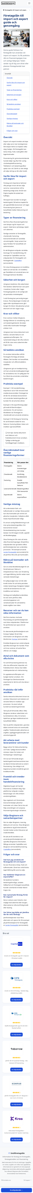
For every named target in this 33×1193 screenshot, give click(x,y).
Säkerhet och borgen (14, 95)
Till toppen (26, 1180)
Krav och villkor (12, 99)
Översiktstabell (12, 114)
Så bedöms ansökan (14, 104)
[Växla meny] (29, 3)
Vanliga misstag (12, 118)
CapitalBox (18, 260)
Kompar (15, 639)
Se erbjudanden (16, 965)
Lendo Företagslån (10, 552)
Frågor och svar (12, 131)
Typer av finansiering (14, 90)
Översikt (9, 78)
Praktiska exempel (13, 109)
